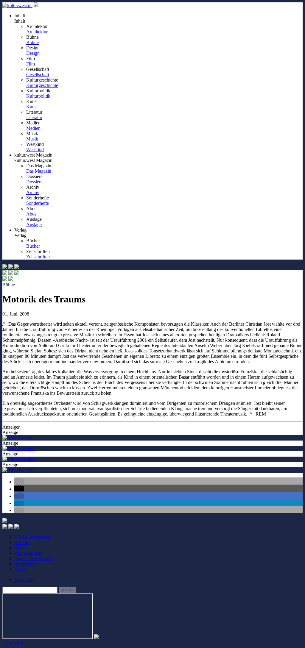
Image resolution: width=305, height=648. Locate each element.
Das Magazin (38, 171)
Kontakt (21, 542)
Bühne (32, 42)
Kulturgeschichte (42, 85)
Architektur (37, 31)
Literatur (34, 117)
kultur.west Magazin (33, 160)
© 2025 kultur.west (32, 537)
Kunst (32, 106)
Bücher (33, 246)
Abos (31, 213)
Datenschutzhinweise (34, 558)
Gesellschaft (37, 74)
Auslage (34, 224)
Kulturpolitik (38, 96)
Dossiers (34, 181)
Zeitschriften (38, 256)
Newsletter (24, 579)
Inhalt (19, 21)
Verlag (20, 235)
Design (33, 53)
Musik (32, 138)
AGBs (20, 569)
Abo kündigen (27, 553)
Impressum (24, 563)
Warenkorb (12, 642)
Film (30, 63)
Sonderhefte (37, 203)
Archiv (32, 192)
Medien (33, 128)
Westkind (35, 149)
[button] (19, 481)
